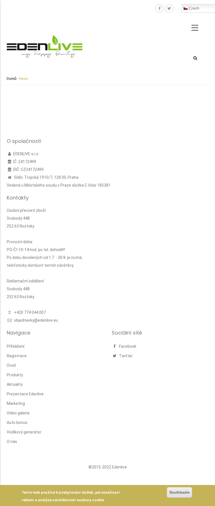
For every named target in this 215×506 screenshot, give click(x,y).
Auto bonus (17, 422)
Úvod (11, 365)
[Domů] (44, 40)
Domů (12, 78)
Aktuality (15, 384)
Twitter (125, 356)
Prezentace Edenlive (25, 394)
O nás (12, 441)
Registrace (17, 356)
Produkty (15, 375)
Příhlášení (15, 346)
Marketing (16, 403)
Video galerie (18, 413)
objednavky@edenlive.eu (35, 320)
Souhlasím (179, 492)
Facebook (127, 346)
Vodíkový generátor (24, 432)
